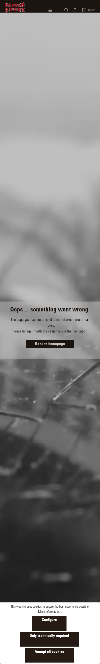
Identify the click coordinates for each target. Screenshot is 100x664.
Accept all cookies (49, 652)
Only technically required (49, 636)
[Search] (65, 10)
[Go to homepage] (15, 7)
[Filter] (53, 10)
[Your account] (74, 10)
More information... (50, 612)
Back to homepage (50, 344)
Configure (49, 620)
